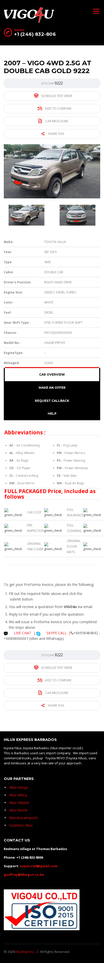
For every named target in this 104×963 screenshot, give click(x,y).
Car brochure (56, 121)
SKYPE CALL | (58, 632)
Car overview (52, 374)
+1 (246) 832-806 (35, 34)
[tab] (52, 374)
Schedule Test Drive (56, 96)
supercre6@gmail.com (39, 866)
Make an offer (52, 387)
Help (52, 413)
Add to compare (57, 108)
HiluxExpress (25, 951)
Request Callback (52, 401)
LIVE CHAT (22, 632)
